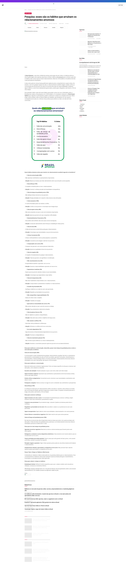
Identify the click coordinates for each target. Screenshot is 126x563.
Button (121, 5)
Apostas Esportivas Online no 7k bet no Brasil (37, 505)
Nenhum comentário (53, 23)
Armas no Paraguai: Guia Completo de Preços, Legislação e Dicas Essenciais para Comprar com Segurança (93, 91)
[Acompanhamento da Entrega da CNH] (28, 543)
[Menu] (3, 5)
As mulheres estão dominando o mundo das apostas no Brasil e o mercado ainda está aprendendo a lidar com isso (48, 494)
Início (26, 9)
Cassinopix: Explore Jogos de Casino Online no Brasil (39, 509)
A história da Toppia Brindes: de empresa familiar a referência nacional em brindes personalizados (94, 81)
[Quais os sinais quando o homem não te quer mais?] (83, 52)
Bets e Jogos (28, 13)
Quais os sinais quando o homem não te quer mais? (94, 51)
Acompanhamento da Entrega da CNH (89, 62)
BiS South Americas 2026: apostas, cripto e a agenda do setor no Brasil (44, 499)
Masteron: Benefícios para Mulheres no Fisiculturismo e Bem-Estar (94, 43)
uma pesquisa (59, 77)
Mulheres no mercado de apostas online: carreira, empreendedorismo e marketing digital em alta (49, 489)
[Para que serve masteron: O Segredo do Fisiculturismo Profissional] (83, 35)
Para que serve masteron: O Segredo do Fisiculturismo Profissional (94, 35)
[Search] (123, 1)
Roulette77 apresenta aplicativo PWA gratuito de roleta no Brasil (42, 502)
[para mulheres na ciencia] (63, 5)
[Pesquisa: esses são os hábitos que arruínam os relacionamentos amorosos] (50, 47)
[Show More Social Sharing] (66, 27)
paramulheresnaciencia (33, 23)
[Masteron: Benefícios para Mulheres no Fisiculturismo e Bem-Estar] (83, 43)
